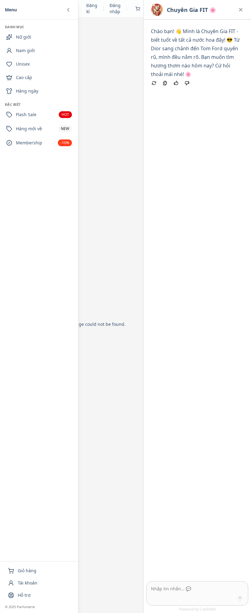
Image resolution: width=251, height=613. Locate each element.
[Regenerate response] (154, 83)
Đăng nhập (115, 8)
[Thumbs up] (176, 83)
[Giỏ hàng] (138, 8)
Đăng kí (91, 8)
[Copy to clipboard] (165, 83)
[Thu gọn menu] (68, 10)
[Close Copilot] (240, 9)
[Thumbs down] (187, 83)
